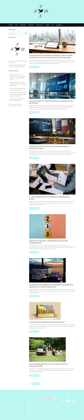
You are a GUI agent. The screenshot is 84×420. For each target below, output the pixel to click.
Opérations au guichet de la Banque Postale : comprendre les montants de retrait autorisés (18, 84)
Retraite (11, 25)
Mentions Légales (12, 399)
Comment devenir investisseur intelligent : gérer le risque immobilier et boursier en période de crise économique (51, 56)
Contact (10, 397)
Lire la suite (34, 66)
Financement (23, 25)
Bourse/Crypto (39, 25)
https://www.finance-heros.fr (15, 105)
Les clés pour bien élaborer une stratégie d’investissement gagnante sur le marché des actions (51, 286)
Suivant (36, 383)
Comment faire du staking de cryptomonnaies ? (47, 322)
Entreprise (31, 25)
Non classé (29, 413)
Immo (16, 25)
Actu (53, 25)
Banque (47, 25)
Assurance (59, 25)
